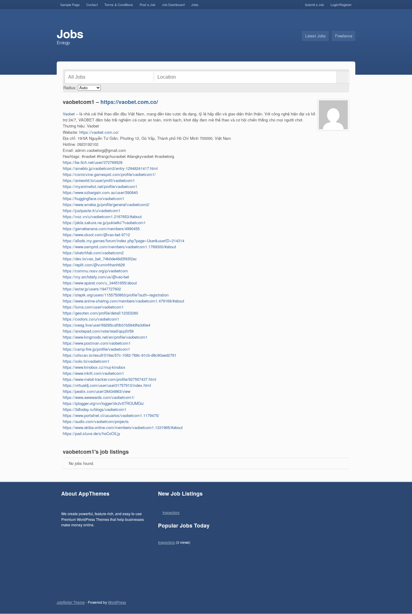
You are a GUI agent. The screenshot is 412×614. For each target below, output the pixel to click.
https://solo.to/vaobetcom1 (86, 361)
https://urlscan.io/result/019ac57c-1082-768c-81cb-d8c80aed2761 (119, 355)
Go (342, 77)
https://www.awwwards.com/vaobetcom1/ (99, 397)
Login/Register (341, 4)
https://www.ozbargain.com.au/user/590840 (100, 192)
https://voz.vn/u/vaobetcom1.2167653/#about (102, 216)
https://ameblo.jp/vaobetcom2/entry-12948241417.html (110, 168)
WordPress (117, 602)
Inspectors (171, 512)
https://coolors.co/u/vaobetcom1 (91, 319)
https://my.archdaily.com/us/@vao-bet (96, 277)
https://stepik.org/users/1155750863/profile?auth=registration (116, 295)
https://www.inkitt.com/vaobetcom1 (93, 373)
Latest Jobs (315, 36)
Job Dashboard (173, 4)
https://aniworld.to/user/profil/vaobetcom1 (99, 180)
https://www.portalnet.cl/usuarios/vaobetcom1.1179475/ (111, 415)
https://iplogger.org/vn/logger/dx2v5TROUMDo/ (103, 403)
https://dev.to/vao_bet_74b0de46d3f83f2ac (100, 259)
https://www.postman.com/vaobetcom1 (97, 343)
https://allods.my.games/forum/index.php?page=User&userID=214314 (123, 240)
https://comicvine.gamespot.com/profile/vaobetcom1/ (109, 174)
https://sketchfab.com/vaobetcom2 (93, 252)
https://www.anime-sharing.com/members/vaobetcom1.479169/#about (123, 301)
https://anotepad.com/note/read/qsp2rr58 (98, 331)
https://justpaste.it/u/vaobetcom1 (91, 210)
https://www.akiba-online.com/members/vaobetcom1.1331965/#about (123, 427)
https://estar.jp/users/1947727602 (92, 289)
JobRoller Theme (71, 602)
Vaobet (69, 114)
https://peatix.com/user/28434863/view (96, 391)
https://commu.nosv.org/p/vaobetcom (95, 271)
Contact (92, 4)
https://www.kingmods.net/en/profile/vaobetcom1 (105, 337)
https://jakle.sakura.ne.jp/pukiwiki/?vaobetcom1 (104, 222)
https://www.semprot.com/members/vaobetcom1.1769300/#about (119, 246)
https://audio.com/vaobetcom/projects (96, 421)
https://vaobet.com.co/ (129, 102)
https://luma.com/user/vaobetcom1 (93, 307)
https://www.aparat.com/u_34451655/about (100, 283)
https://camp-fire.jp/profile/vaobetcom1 (96, 349)
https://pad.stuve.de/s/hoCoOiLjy (91, 433)
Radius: (70, 87)
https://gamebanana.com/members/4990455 (101, 228)
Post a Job (147, 4)
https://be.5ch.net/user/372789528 (92, 162)
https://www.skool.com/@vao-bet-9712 (96, 234)
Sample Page (70, 4)
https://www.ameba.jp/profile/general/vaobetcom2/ (106, 204)
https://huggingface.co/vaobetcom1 (93, 198)
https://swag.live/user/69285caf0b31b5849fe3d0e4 (106, 325)
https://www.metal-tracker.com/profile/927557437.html (109, 379)
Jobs (194, 4)
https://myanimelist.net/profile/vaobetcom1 (100, 186)
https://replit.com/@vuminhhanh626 (94, 265)
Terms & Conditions (118, 4)
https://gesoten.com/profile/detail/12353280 (100, 313)
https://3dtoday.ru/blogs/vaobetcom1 (94, 409)
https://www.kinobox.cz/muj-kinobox (94, 367)
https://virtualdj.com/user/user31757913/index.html (107, 385)
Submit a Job (314, 4)
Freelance (343, 36)
